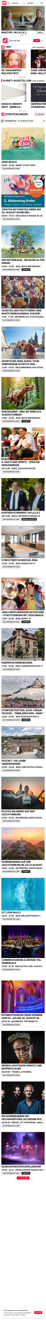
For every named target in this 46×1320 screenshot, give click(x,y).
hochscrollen (24, 1178)
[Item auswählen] (20, 35)
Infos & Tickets (29, 519)
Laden (37, 40)
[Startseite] (4, 3)
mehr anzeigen (38, 47)
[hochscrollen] (43, 121)
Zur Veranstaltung (11, 168)
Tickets (26, 270)
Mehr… (41, 33)
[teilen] (2, 121)
